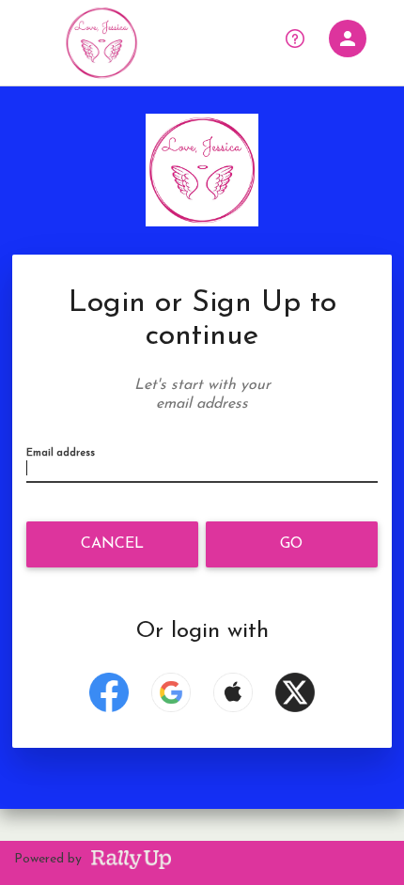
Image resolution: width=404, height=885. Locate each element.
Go (291, 543)
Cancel (112, 543)
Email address (60, 453)
